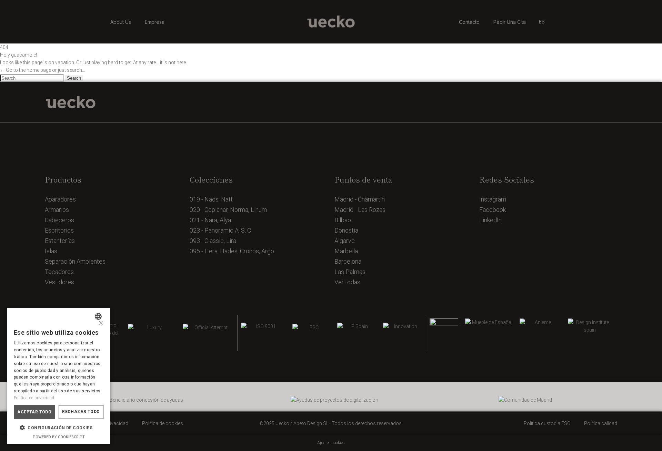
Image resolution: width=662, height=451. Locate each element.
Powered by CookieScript (59, 437)
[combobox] (99, 316)
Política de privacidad (34, 397)
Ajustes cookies (331, 442)
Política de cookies (162, 423)
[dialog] (58, 376)
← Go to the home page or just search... (42, 70)
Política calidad (600, 423)
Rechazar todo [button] (81, 411)
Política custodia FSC (547, 423)
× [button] (100, 322)
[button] (58, 427)
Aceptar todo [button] (34, 412)
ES (542, 21)
